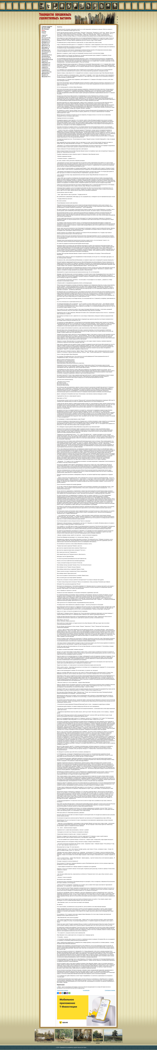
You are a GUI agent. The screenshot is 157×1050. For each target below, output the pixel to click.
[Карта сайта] (117, 20)
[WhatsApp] (69, 993)
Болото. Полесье (48, 1042)
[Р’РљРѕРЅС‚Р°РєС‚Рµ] (58, 993)
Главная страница (47, 26)
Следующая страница (110, 990)
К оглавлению (86, 990)
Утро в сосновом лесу (86, 1042)
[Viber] (67, 993)
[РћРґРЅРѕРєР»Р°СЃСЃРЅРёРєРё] (60, 993)
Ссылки (44, 31)
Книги (43, 30)
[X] (65, 993)
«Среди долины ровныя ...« (116, 1042)
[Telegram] (63, 993)
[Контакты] (117, 22)
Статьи (44, 33)
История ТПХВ (46, 27)
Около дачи (67, 1042)
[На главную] (117, 17)
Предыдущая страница (62, 990)
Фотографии (45, 29)
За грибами (99, 1042)
